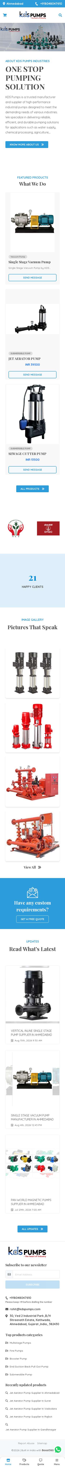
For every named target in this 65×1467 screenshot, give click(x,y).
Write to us (33, 765)
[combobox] (16, 727)
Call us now (34, 757)
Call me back (35, 736)
